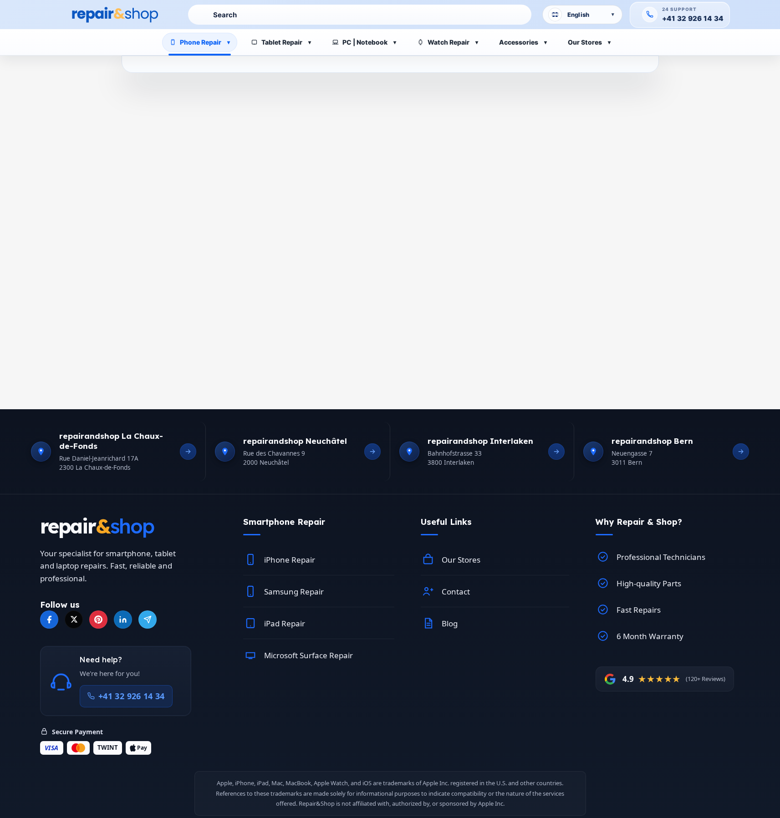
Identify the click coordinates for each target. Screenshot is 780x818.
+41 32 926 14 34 (693, 18)
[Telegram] (147, 619)
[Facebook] (49, 619)
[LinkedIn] (123, 619)
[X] (74, 619)
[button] (319, 522)
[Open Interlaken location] (556, 451)
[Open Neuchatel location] (372, 451)
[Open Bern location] (741, 451)
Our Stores (585, 42)
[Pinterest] (98, 619)
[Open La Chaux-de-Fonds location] (188, 451)
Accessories (518, 42)
